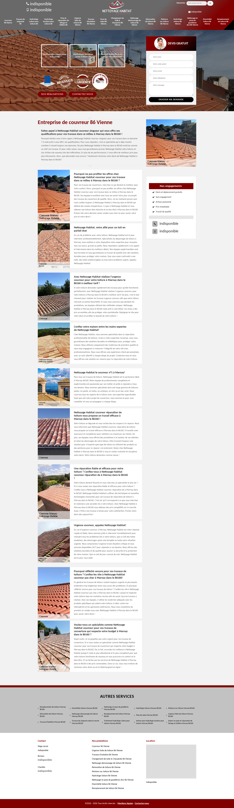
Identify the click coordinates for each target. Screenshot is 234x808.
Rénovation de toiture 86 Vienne (150, 21)
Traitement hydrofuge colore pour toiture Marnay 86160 (117, 722)
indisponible (40, 4)
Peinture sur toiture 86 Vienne (164, 21)
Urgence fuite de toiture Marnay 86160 (180, 715)
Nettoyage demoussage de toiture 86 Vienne (134, 21)
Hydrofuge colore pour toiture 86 (34, 21)
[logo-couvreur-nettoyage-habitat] (117, 7)
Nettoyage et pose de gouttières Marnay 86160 (116, 708)
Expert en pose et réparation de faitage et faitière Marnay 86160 (180, 722)
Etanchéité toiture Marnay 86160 (84, 708)
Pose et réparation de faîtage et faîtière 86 (63, 21)
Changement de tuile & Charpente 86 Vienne (117, 21)
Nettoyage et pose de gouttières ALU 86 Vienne (192, 21)
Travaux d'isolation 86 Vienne (91, 21)
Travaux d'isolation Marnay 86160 (52, 722)
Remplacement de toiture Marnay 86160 (53, 708)
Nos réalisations (52, 94)
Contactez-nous (142, 803)
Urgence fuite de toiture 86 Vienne (78, 21)
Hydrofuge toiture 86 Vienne (177, 21)
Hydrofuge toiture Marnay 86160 (148, 708)
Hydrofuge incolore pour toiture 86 (48, 21)
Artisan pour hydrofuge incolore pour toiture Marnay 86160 (150, 722)
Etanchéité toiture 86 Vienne (207, 21)
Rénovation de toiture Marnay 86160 (51, 715)
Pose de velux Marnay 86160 (147, 715)
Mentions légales (125, 803)
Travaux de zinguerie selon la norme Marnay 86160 (85, 722)
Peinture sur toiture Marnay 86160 (181, 708)
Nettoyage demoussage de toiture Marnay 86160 (85, 715)
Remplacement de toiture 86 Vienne (223, 21)
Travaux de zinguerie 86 (20, 21)
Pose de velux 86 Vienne (103, 21)
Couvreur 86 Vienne (8, 21)
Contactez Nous (82, 94)
